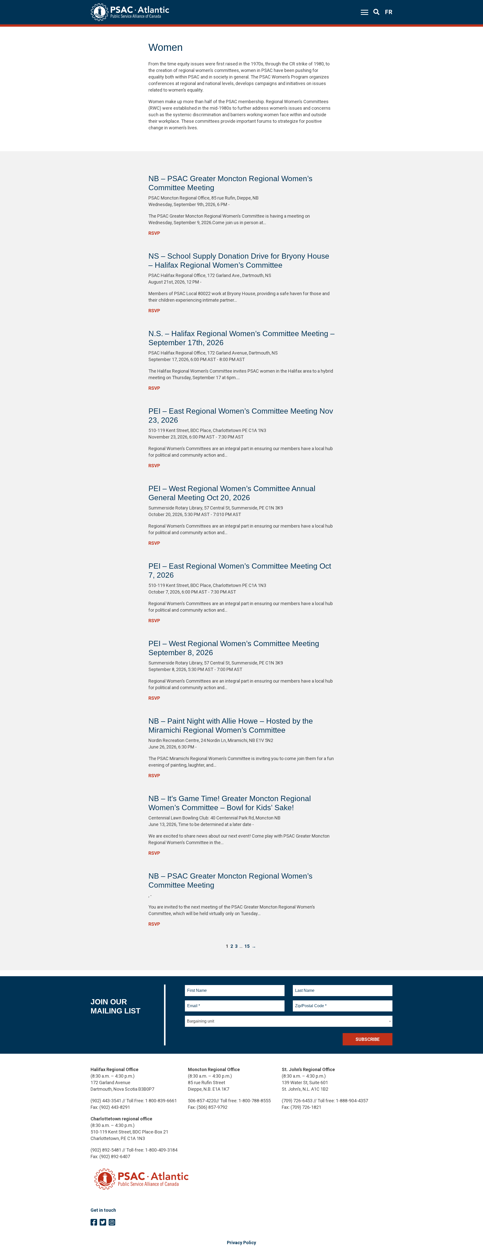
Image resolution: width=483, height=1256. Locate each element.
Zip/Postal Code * (310, 1002)
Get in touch (103, 1210)
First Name (197, 987)
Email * (193, 1002)
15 (247, 946)
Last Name (304, 987)
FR (388, 12)
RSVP (154, 233)
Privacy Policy (241, 1242)
